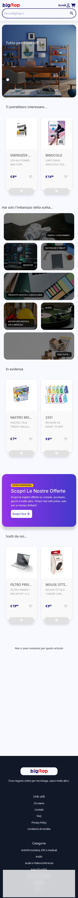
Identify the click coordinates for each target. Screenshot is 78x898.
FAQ (39, 816)
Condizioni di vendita (39, 829)
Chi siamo (39, 803)
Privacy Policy (39, 822)
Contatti (39, 809)
